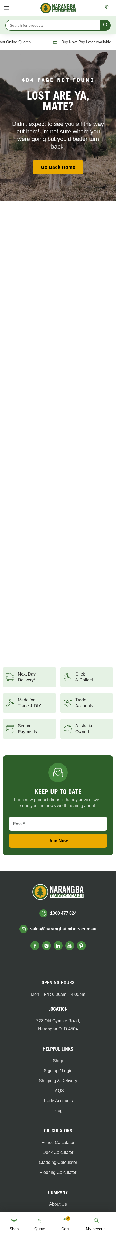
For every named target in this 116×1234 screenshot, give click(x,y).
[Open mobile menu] (6, 8)
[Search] (105, 25)
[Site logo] (58, 8)
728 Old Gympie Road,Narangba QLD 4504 (58, 1025)
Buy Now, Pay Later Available (82, 42)
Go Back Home (58, 167)
